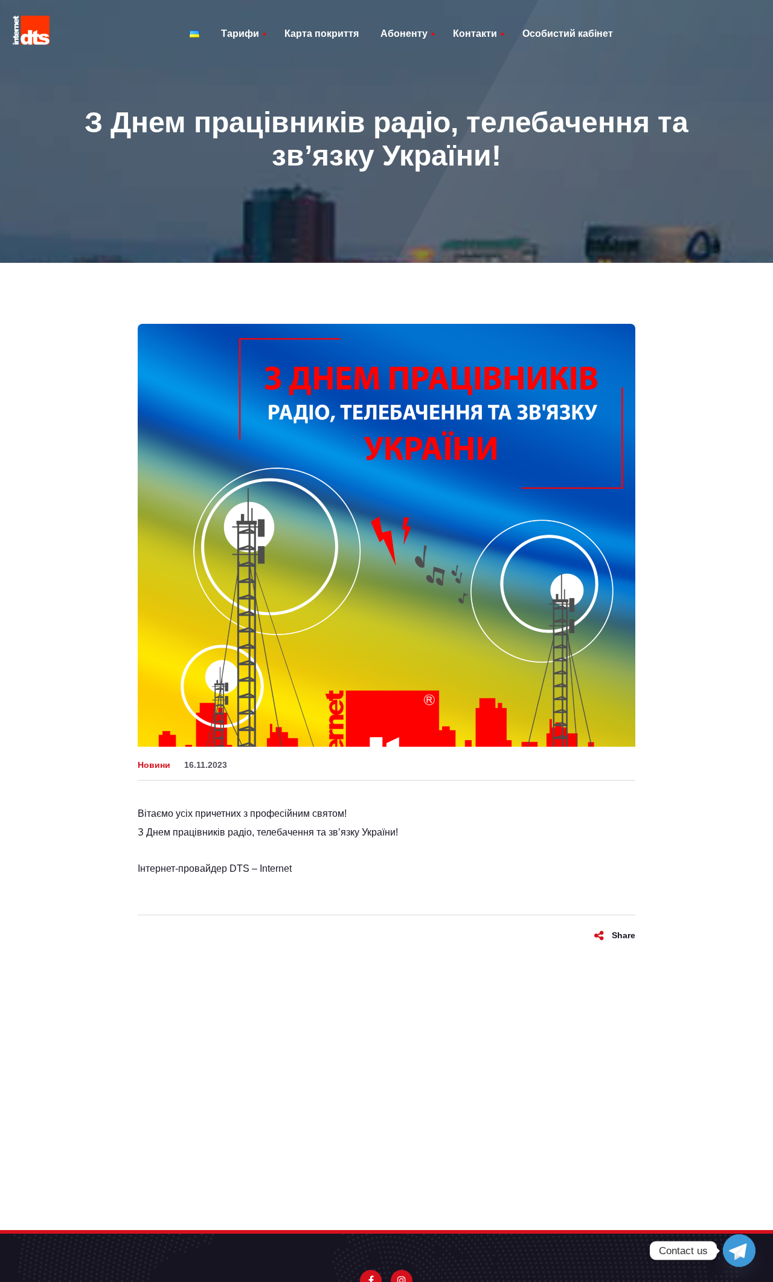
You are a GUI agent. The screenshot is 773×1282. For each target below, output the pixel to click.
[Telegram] (739, 1250)
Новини (154, 765)
